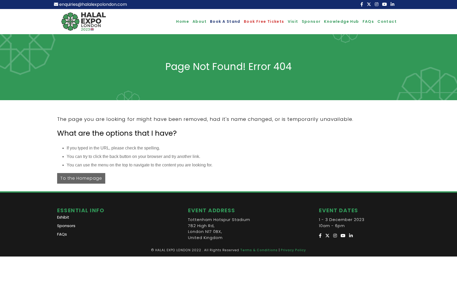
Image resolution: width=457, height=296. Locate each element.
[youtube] (385, 4)
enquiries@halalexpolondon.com (93, 4)
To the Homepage (81, 178)
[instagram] (377, 4)
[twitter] (369, 4)
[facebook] (362, 4)
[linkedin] (393, 4)
